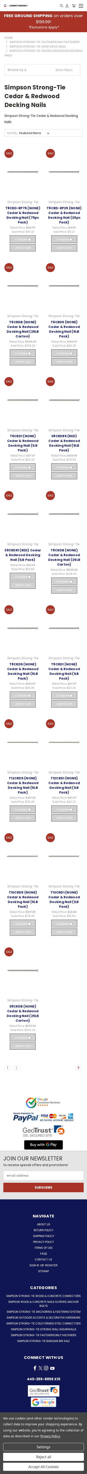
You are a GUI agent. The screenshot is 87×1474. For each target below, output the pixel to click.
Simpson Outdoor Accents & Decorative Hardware (43, 1317)
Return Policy (43, 1230)
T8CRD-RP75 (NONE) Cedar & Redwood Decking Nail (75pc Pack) (22, 215)
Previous (6, 1469)
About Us (43, 1224)
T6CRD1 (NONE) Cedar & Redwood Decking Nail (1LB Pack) (23, 443)
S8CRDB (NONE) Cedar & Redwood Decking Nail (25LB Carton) (23, 1013)
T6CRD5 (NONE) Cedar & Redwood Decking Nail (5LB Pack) (64, 329)
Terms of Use (43, 1248)
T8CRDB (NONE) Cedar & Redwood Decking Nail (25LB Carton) (64, 557)
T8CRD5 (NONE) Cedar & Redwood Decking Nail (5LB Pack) (23, 671)
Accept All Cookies (43, 1466)
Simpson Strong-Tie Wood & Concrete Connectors (43, 1296)
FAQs (43, 1254)
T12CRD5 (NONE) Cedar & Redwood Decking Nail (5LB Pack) (23, 785)
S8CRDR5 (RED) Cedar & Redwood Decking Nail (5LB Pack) (64, 443)
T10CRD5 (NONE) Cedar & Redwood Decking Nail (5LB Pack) (23, 899)
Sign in (34, 1265)
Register (51, 1265)
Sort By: (12, 133)
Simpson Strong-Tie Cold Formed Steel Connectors (43, 1323)
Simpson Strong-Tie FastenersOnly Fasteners (43, 1335)
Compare (21, 239)
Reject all (43, 1456)
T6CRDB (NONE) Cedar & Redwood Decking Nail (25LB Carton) (23, 329)
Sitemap (43, 1271)
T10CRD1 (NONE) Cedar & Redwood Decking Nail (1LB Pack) (64, 899)
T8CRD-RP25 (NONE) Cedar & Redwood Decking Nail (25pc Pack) (64, 215)
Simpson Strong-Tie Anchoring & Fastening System (44, 1312)
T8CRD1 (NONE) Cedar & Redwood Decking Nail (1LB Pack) (64, 671)
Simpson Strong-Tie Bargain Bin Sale (43, 1341)
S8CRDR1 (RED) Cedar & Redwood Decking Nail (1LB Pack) (22, 555)
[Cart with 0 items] (73, 6)
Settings (43, 1446)
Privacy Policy (43, 1242)
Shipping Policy (43, 1236)
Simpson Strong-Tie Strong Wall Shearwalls (43, 1329)
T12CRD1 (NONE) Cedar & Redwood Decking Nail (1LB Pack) (64, 785)
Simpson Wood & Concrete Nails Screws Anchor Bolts (43, 1304)
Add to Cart (23, 248)
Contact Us (43, 1259)
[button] (42, 70)
